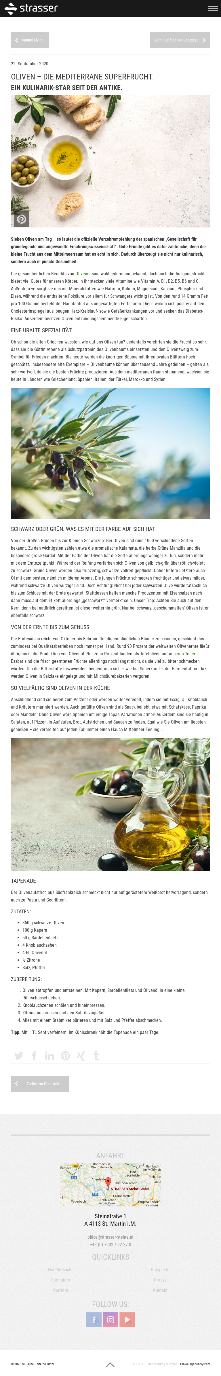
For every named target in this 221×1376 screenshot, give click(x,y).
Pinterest (65, 1056)
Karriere (60, 1290)
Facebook (34, 1056)
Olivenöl (83, 273)
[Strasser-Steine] (32, 8)
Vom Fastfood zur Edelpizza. (177, 40)
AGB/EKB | (140, 1364)
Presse (160, 1280)
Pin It (21, 219)
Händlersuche (61, 1269)
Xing (81, 1056)
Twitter (18, 1056)
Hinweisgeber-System (195, 1364)
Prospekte (160, 1269)
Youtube (127, 1319)
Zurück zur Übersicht (43, 1083)
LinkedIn (50, 1056)
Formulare (60, 1280)
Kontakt (160, 1290)
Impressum (155, 1364)
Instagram (110, 1319)
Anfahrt (110, 1184)
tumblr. (96, 1056)
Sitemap (172, 1364)
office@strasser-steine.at (110, 1237)
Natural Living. (33, 40)
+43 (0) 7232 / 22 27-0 (110, 1244)
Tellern (191, 653)
